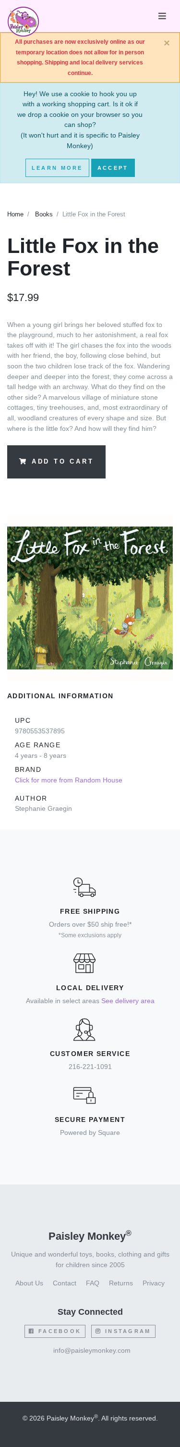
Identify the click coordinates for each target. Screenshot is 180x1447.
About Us (29, 1283)
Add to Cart (63, 461)
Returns (121, 1283)
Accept (113, 168)
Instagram (126, 1331)
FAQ (92, 1283)
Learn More (57, 168)
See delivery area (128, 1001)
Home (15, 214)
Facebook (59, 1331)
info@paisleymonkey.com (92, 1350)
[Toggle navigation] (162, 16)
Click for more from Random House (68, 780)
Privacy (154, 1283)
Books (44, 214)
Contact (64, 1283)
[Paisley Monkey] (23, 16)
